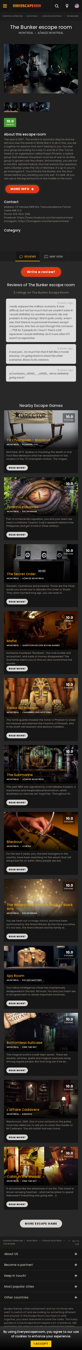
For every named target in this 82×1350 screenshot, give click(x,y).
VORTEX (26, 846)
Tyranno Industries (23, 507)
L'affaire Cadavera (23, 1110)
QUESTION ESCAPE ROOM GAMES (41, 645)
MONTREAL (26, 33)
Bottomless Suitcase (24, 1043)
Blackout (14, 842)
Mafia (12, 641)
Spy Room (15, 976)
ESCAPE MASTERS (32, 980)
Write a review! (41, 272)
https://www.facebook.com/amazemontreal (45, 217)
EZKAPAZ (27, 1114)
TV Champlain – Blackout (28, 440)
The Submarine (20, 775)
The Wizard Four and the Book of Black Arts (40, 907)
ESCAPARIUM (29, 511)
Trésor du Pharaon (22, 708)
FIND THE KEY (29, 1047)
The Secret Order (21, 574)
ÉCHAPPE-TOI (30, 444)
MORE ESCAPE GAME (41, 1224)
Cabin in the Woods (24, 1177)
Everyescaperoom (13, 16)
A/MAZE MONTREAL (50, 33)
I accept (41, 1344)
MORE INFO (20, 189)
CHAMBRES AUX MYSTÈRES (37, 712)
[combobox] (67, 6)
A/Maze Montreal (52, 16)
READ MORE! (17, 534)
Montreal (32, 16)
